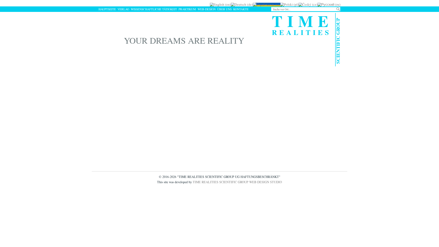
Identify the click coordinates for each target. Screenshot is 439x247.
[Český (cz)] (308, 4)
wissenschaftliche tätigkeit (154, 9)
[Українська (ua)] (266, 4)
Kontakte (241, 9)
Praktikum (187, 9)
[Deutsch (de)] (242, 4)
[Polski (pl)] (289, 4)
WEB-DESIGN (207, 9)
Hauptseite (107, 9)
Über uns (224, 9)
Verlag (123, 9)
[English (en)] (220, 4)
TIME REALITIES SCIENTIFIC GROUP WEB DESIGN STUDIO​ (237, 182)
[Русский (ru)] (329, 4)
